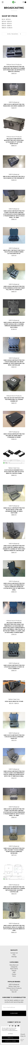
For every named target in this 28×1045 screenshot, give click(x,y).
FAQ (14, 955)
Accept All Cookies (10, 1041)
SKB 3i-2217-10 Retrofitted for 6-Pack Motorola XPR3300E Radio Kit (14, 736)
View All (14, 992)
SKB (14, 972)
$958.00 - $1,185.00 (7, 27)
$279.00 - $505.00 (7, 21)
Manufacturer (14, 965)
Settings (10, 1033)
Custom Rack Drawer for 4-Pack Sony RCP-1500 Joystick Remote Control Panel (14, 471)
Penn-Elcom (14, 990)
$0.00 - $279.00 (6, 19)
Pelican (14, 970)
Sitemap (14, 956)
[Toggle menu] (2, 2)
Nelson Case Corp (14, 986)
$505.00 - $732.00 (7, 23)
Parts (14, 976)
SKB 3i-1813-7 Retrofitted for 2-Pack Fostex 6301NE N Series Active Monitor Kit (14, 252)
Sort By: (9, 33)
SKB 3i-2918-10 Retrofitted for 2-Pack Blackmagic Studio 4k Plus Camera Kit (14, 667)
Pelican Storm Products (14, 988)
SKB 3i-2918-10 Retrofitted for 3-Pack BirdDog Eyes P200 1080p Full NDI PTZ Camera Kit (14, 288)
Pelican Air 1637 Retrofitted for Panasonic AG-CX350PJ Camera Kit (14, 399)
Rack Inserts (14, 968)
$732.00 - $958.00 (7, 25)
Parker (14, 974)
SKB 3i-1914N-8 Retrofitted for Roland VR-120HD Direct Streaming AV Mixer (14, 435)
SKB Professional (14, 984)
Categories (14, 967)
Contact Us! (14, 953)
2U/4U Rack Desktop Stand (14, 701)
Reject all (10, 1037)
